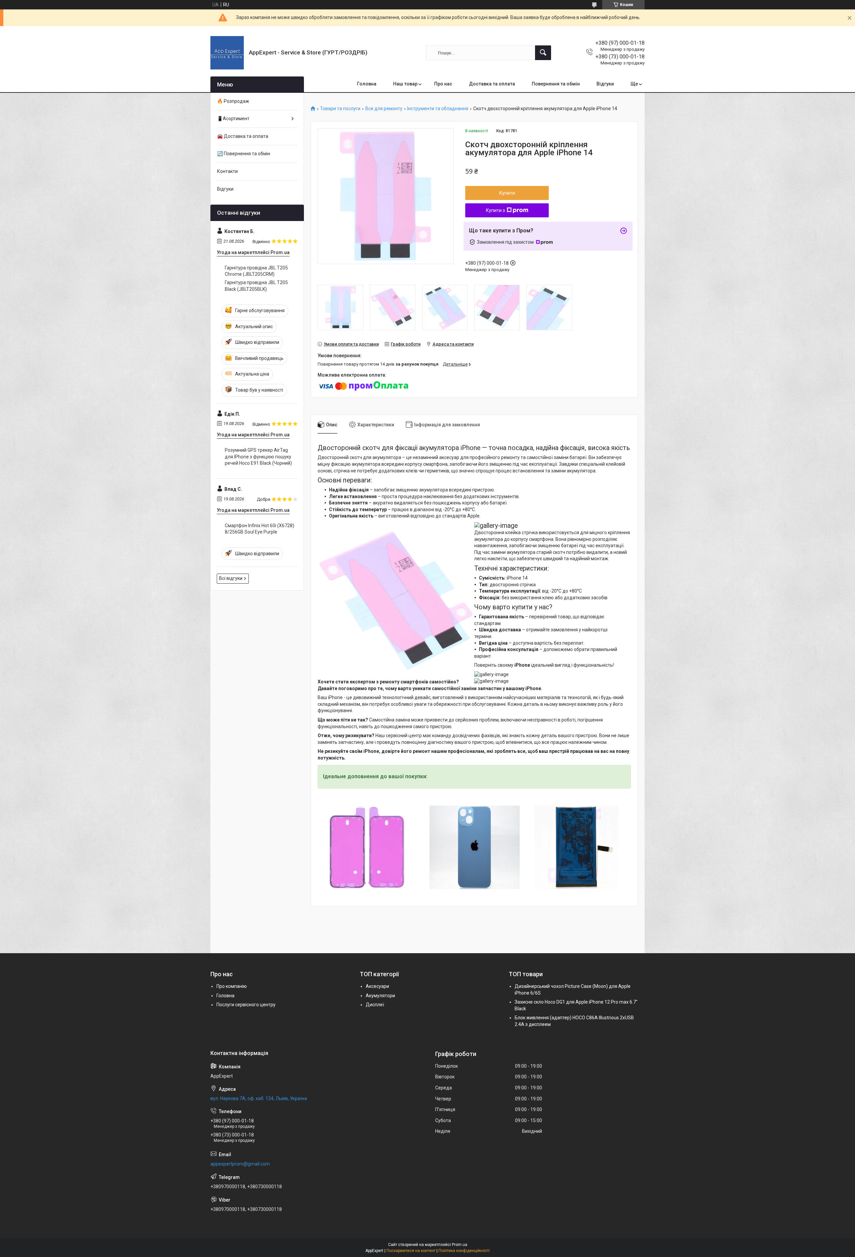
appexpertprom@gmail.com (240, 1164)
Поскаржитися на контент (411, 1250)
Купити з (495, 210)
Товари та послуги (340, 108)
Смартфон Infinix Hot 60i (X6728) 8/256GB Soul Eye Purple (259, 529)
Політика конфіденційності (464, 1250)
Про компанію (231, 986)
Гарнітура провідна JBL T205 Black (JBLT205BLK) (256, 286)
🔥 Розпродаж (233, 101)
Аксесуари (377, 986)
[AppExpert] (227, 52)
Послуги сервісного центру (246, 1004)
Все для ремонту (383, 108)
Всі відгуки (230, 578)
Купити (507, 193)
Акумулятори (380, 995)
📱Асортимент (233, 118)
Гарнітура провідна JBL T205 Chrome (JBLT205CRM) (256, 271)
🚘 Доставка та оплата (242, 136)
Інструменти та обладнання (437, 108)
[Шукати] (543, 52)
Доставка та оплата (492, 83)
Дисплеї (375, 1004)
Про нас (443, 83)
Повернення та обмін (556, 83)
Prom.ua (459, 1244)
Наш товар (405, 83)
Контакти (227, 171)
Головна (366, 83)
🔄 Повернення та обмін (243, 153)
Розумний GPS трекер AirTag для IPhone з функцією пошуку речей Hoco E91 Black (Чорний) (258, 456)
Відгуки (605, 83)
